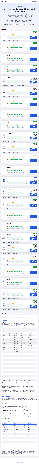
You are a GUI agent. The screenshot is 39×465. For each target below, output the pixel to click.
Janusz (8, 301)
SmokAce (9, 32)
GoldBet (8, 167)
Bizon (8, 122)
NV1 (7, 66)
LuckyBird (9, 100)
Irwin (8, 88)
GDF (7, 290)
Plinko (8, 268)
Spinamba (9, 223)
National (8, 279)
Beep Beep (9, 44)
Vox (7, 201)
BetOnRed (9, 245)
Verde (8, 156)
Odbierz (33, 37)
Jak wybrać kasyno (11, 317)
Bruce (8, 144)
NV (7, 178)
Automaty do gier (17, 317)
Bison (8, 212)
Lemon (8, 257)
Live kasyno (23, 317)
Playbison (9, 133)
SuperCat (9, 189)
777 (7, 111)
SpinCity (8, 55)
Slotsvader (9, 234)
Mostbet (8, 77)
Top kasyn (5, 317)
